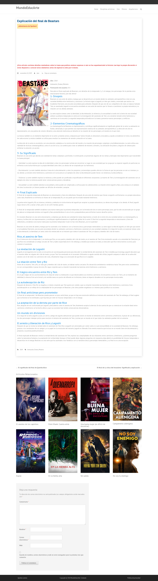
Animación (30, 350)
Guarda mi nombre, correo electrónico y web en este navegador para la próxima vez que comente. (51, 556)
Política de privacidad (133, 578)
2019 (21, 350)
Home (96, 9)
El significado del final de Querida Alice (31, 368)
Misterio (41, 350)
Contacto (83, 578)
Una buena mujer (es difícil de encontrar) (93, 425)
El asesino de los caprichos (27, 424)
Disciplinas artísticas (107, 9)
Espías (18, 476)
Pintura (124, 9)
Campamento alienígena (123, 423)
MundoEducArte (27, 7)
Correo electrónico (24, 538)
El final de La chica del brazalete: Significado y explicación (119, 368)
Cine (118, 9)
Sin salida (84, 476)
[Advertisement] (79, 47)
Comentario (24, 502)
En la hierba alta (55, 476)
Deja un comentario (51, 73)
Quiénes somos (22, 578)
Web (20, 545)
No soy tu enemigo (120, 476)
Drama (36, 350)
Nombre (22, 529)
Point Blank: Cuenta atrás (58, 424)
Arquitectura (133, 9)
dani (38, 73)
